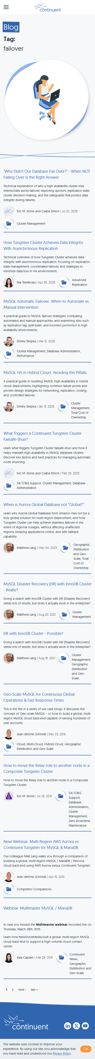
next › (22, 990)
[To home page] (26, 1021)
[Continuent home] (47, 7)
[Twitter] (76, 1025)
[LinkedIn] (67, 1025)
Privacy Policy (62, 1053)
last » (34, 990)
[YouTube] (85, 1025)
